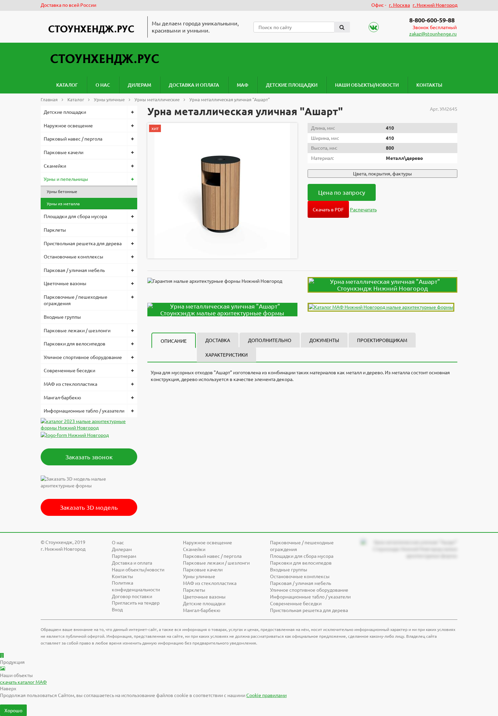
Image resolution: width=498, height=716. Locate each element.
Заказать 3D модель (89, 507)
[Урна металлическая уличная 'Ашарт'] (222, 190)
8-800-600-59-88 (432, 20)
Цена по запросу (341, 192)
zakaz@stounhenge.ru (433, 33)
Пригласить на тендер (136, 602)
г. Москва (399, 5)
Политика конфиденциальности (136, 586)
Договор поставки (132, 596)
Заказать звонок (89, 456)
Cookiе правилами (266, 695)
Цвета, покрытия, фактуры (382, 173)
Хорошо (13, 710)
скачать (23, 682)
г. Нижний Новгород (435, 5)
